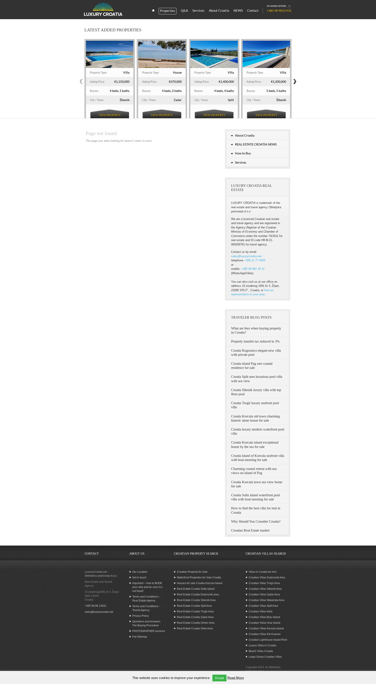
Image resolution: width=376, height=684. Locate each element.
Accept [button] (219, 678)
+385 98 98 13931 (95, 605)
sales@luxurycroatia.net (246, 256)
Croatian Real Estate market (250, 530)
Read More (235, 678)
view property (110, 115)
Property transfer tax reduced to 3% (255, 341)
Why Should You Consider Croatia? (255, 521)
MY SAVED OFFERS (278, 6)
